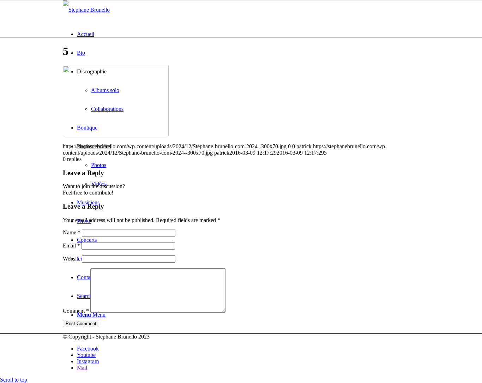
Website (71, 259)
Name (71, 232)
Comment (76, 311)
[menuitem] (248, 34)
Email (71, 246)
